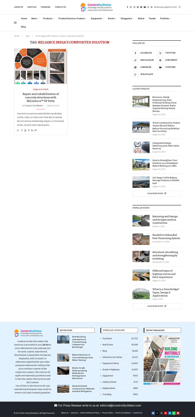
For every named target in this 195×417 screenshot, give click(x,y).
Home (24, 18)
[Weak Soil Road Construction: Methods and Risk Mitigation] (63, 389)
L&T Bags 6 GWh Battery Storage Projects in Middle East (165, 180)
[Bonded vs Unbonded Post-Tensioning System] (141, 239)
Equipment (96, 18)
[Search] (179, 7)
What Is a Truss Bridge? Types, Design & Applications (165, 292)
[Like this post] (18, 130)
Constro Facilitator (34, 105)
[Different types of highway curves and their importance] (141, 275)
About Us (18, 7)
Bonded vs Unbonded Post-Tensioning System (166, 236)
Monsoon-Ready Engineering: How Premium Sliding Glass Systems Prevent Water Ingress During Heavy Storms (164, 104)
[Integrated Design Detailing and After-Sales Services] (141, 147)
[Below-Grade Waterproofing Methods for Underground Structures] (63, 371)
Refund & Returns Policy (89, 413)
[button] (147, 360)
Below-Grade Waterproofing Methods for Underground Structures (79, 373)
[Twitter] (131, 7)
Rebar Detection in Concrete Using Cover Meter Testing (82, 357)
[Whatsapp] (148, 7)
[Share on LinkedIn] (32, 130)
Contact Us (60, 7)
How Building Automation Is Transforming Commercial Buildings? (79, 342)
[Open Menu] (15, 22)
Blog (23, 27)
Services (31, 7)
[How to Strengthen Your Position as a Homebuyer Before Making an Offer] (141, 164)
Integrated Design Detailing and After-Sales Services (165, 146)
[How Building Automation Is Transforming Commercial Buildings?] (63, 339)
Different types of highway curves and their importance (163, 274)
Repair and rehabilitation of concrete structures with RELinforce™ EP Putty (41, 97)
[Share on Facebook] (22, 130)
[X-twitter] (157, 413)
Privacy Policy (107, 413)
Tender (152, 18)
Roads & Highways (120, 369)
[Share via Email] (36, 130)
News (34, 18)
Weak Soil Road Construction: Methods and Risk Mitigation (83, 388)
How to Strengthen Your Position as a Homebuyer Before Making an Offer (165, 163)
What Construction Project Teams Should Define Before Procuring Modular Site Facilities (166, 127)
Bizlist (141, 18)
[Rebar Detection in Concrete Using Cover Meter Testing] (63, 358)
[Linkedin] (141, 7)
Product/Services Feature (72, 18)
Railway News (120, 388)
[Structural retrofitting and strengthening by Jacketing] (141, 256)
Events (111, 18)
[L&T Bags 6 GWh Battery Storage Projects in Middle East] (141, 182)
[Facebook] (127, 7)
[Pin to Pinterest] (29, 130)
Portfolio (164, 18)
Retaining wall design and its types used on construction (165, 219)
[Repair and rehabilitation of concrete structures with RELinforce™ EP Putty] (41, 66)
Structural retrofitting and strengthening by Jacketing (165, 255)
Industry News (120, 382)
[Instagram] (134, 7)
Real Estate (120, 344)
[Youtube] (145, 7)
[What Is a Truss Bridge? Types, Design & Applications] (141, 293)
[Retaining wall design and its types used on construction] (141, 220)
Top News (120, 338)
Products (47, 18)
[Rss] (152, 7)
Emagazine (126, 18)
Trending (46, 7)
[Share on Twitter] (25, 130)
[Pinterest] (138, 7)
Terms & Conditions (123, 413)
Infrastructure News (120, 357)
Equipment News (120, 363)
